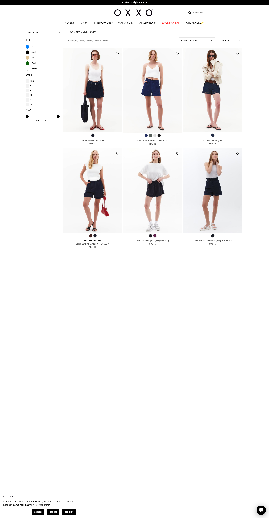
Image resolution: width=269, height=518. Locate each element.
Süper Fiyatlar (170, 23)
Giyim (84, 23)
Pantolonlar (102, 23)
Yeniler (69, 23)
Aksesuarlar (147, 23)
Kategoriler (32, 33)
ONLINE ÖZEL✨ (195, 23)
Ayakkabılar (125, 23)
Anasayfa (72, 41)
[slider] (27, 116)
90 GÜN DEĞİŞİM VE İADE (134, 3)
